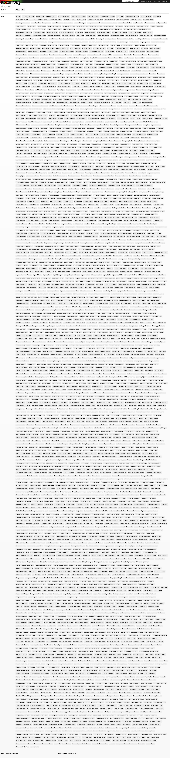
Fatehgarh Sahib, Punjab (59, 208)
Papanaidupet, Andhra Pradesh (149, 511)
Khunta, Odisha (100, 348)
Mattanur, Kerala (88, 428)
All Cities (18, 16)
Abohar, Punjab (40, 16)
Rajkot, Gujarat (91, 568)
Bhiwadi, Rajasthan (68, 106)
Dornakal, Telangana (31, 198)
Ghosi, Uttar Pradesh (21, 224)
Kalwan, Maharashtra (35, 307)
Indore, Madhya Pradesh (55, 268)
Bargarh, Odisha (125, 80)
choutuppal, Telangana (101, 160)
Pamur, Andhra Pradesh (126, 504)
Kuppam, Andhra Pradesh (160, 383)
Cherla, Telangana (72, 144)
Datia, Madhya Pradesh (55, 173)
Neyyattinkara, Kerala (48, 485)
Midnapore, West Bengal (101, 434)
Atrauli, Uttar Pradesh (21, 58)
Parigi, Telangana (59, 517)
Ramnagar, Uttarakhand (118, 574)
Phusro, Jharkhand (92, 536)
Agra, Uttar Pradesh (109, 19)
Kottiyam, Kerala (159, 370)
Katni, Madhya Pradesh (89, 332)
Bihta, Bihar (50, 112)
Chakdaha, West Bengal (148, 128)
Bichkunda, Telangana (127, 109)
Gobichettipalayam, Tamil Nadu (137, 224)
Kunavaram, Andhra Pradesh (155, 380)
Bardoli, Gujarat (101, 80)
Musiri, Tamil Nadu (37, 453)
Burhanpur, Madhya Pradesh (101, 125)
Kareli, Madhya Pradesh (116, 322)
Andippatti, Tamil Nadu (110, 42)
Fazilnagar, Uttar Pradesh (118, 208)
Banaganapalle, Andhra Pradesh (74, 74)
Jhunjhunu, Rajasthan (154, 287)
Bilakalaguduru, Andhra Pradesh (120, 112)
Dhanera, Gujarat (114, 182)
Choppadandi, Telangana (77, 160)
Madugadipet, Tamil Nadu (88, 402)
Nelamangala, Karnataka (51, 482)
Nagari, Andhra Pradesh (140, 456)
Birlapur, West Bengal (76, 115)
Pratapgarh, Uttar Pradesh (103, 549)
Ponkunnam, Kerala (21, 546)
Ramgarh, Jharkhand (53, 574)
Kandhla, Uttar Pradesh (49, 313)
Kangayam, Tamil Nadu (94, 313)
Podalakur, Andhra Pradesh (38, 543)
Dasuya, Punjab (43, 173)
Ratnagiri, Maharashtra (85, 581)
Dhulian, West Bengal (33, 192)
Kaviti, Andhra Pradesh (100, 335)
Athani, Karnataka (118, 55)
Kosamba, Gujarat (119, 364)
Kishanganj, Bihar (75, 351)
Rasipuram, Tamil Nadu (44, 581)
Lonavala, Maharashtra (58, 396)
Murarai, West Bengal (116, 450)
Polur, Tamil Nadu (121, 543)
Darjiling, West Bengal (85, 169)
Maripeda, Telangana (86, 425)
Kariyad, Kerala (61, 326)
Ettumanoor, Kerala (93, 204)
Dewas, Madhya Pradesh (22, 182)
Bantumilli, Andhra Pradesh (86, 77)
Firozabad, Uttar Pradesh (133, 208)
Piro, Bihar (96, 539)
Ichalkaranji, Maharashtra (98, 265)
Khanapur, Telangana (147, 342)
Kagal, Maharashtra (43, 297)
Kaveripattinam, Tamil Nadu (84, 335)
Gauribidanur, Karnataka (33, 220)
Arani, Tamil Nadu (87, 48)
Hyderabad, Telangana (50, 265)
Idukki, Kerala (148, 265)
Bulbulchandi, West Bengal (23, 125)
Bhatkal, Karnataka (147, 99)
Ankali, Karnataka (52, 45)
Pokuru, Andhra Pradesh (80, 543)
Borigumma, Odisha (21, 122)
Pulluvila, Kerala (105, 552)
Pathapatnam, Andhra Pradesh (114, 520)
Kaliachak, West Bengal (96, 300)
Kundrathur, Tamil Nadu (68, 383)
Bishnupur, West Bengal (98, 115)
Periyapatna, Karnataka (79, 533)
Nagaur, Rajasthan (20, 460)
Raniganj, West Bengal (116, 578)
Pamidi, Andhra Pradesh (111, 504)
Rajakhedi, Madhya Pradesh (60, 565)
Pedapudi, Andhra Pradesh (73, 527)
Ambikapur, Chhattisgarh (68, 35)
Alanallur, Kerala (41, 26)
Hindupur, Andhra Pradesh (46, 256)
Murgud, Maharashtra (141, 450)
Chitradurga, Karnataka (130, 157)
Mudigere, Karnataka (75, 444)
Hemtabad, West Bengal (161, 252)
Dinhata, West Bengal (158, 192)
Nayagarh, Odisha (108, 479)
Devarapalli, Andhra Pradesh (82, 179)
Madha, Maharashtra (112, 399)
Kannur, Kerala (35, 319)
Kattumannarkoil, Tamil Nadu (23, 335)
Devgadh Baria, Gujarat (125, 179)
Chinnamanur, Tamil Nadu (94, 153)
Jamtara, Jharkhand (121, 281)
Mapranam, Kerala (137, 421)
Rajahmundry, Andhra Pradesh (43, 565)
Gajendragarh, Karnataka (142, 211)
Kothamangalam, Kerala (129, 367)
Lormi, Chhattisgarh (100, 396)
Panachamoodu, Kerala (140, 504)
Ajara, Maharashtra (57, 23)
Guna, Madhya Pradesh (106, 236)
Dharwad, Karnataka (51, 189)
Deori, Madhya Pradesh (121, 176)
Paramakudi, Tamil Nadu (67, 514)
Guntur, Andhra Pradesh (148, 236)
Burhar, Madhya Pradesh (116, 125)
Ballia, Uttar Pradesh (96, 71)
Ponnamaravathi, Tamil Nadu (35, 546)
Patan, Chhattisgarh (38, 520)
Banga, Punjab (98, 74)
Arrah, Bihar (43, 51)
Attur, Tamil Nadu (94, 58)
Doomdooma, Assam (154, 195)
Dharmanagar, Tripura (114, 185)
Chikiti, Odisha (76, 150)
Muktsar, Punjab (33, 447)
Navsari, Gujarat (36, 479)
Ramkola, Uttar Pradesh (77, 574)
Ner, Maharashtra (122, 482)
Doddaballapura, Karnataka (68, 195)
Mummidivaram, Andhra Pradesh (24, 450)
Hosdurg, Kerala (122, 259)
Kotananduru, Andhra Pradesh (54, 367)
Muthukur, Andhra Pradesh (64, 453)
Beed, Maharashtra (106, 90)
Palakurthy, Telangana (133, 498)
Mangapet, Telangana (121, 418)
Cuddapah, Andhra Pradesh (50, 163)
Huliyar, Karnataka (80, 262)
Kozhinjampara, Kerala (133, 374)
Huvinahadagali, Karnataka (154, 262)
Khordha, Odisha (90, 348)
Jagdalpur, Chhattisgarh (126, 271)
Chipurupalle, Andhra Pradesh (52, 157)
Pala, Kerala (68, 498)
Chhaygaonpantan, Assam (107, 147)
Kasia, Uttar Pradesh (125, 329)
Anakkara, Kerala (90, 39)
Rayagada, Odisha (52, 584)
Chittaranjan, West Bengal (144, 157)
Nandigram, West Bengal (153, 466)
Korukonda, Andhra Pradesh (105, 364)
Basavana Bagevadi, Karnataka (80, 86)
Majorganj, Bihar (20, 409)
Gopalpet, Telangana (61, 230)
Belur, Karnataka (98, 93)
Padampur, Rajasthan (98, 495)
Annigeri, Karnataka (103, 45)
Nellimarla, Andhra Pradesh (67, 482)
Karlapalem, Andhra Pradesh (106, 326)
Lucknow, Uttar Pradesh (113, 396)
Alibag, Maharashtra (130, 26)
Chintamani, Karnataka (155, 153)
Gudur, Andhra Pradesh (139, 233)
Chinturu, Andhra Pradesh (22, 157)
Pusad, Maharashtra (110, 555)
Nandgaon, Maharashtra (122, 466)
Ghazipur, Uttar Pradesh (145, 220)
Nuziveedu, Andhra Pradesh (95, 492)
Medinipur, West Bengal (52, 431)
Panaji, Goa (164, 504)
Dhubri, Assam (142, 189)
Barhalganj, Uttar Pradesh (145, 80)
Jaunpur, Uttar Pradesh (110, 284)
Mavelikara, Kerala (123, 428)
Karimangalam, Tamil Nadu (23, 326)
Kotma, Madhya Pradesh (83, 370)
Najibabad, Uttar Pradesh (22, 463)
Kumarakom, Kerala (106, 380)
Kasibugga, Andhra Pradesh (139, 329)
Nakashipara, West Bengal (38, 463)
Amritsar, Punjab (30, 39)
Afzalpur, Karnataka (43, 19)
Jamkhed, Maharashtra (34, 281)
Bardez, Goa (92, 80)
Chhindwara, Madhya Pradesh (140, 147)
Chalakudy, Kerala (53, 131)
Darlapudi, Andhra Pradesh (100, 169)
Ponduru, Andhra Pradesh (151, 543)
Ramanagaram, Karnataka (100, 571)
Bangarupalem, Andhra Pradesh (139, 74)
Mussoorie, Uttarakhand (49, 453)
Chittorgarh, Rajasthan (36, 160)
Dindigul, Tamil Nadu (145, 192)
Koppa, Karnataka (153, 361)
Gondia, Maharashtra (148, 227)
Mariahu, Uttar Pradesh (53, 425)
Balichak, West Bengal (68, 71)
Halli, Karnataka (120, 243)
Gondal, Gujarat (137, 227)
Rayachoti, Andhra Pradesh (23, 584)
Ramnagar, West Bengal (104, 574)
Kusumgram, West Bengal (22, 389)
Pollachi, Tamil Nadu (110, 543)
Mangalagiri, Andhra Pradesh (51, 418)
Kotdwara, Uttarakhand (70, 367)
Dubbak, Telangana (97, 198)
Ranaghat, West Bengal (32, 578)
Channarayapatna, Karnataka (64, 137)
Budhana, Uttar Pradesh (125, 122)
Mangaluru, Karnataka (92, 418)
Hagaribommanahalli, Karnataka (34, 243)
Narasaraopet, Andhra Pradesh (24, 472)
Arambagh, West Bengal (62, 48)
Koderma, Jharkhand (56, 354)
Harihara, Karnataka (34, 249)
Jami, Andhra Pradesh (146, 278)
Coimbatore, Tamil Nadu (125, 160)
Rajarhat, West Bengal (152, 565)
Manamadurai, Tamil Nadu (143, 412)
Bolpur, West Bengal (93, 118)
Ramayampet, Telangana (146, 571)
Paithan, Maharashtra (21, 498)
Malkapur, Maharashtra (75, 412)
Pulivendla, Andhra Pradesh (77, 552)
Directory (143, 1)
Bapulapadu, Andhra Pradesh (128, 77)
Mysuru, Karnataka (36, 456)
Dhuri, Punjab (58, 192)
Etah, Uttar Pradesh (68, 204)
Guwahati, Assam (131, 240)
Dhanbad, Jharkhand (103, 182)
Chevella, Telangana (21, 147)
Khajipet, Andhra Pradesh (39, 342)
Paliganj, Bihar (121, 501)
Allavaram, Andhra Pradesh (54, 29)
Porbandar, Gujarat (130, 546)
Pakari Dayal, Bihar (48, 498)
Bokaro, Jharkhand (81, 118)
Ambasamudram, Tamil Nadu (23, 35)
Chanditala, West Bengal (77, 134)
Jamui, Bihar (131, 281)
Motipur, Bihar (147, 441)
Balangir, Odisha (20, 71)
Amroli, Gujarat (53, 39)
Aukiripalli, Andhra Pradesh (108, 58)
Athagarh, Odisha (107, 55)
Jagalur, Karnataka (87, 271)
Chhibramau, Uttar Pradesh (123, 147)
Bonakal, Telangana (135, 118)
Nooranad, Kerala (20, 492)
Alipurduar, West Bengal (156, 26)
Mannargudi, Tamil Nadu (34, 421)
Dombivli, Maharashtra (99, 195)
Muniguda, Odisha (88, 450)
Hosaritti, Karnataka (111, 259)
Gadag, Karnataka (20, 211)
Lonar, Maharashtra (46, 396)
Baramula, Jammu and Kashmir (24, 80)
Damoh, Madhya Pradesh (137, 166)
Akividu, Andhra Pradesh (125, 23)
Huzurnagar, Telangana (36, 265)
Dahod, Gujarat (45, 166)
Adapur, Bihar (120, 16)
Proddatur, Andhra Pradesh (135, 549)
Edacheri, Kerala (68, 201)
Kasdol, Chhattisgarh (86, 329)
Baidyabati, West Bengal (76, 67)
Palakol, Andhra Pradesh (103, 498)
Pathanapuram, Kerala (87, 520)
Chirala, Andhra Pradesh (78, 157)
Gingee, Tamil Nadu (67, 224)
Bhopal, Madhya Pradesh (150, 106)
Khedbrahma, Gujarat (55, 348)
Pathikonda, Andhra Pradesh (131, 520)
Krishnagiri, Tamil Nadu (56, 377)
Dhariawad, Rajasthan (50, 185)
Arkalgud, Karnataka (21, 51)
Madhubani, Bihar (20, 402)
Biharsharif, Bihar (30, 112)
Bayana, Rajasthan (71, 90)
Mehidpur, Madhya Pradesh (92, 431)
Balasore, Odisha (45, 71)
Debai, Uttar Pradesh (130, 173)
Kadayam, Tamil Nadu (66, 294)
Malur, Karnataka (114, 412)
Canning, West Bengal (55, 128)
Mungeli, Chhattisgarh (75, 450)
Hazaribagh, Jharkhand (135, 252)
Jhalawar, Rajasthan (108, 287)
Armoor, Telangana (33, 51)
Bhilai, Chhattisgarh (116, 102)
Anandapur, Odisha (110, 39)
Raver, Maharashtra (123, 581)
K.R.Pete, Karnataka (129, 377)
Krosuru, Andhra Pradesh (115, 377)
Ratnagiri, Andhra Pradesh (99, 581)
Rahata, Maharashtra (121, 559)
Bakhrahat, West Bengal (143, 67)
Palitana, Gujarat (131, 501)
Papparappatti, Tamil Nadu (37, 514)
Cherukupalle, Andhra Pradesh (110, 144)
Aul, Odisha (120, 58)
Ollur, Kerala (138, 492)
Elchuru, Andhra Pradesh (125, 201)
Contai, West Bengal (139, 160)
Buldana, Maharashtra (37, 125)
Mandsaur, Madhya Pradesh (144, 415)
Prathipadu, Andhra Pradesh (118, 549)
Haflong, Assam (20, 243)
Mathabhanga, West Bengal (33, 428)
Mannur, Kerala (71, 421)
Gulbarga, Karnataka (46, 236)
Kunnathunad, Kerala (133, 383)
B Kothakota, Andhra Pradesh (128, 115)
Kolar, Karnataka (20, 358)
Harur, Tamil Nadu (135, 249)
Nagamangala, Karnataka (84, 456)
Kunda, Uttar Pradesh (21, 383)
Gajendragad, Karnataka (128, 211)
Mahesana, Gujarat (90, 405)
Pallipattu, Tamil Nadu (37, 504)
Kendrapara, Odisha (57, 338)
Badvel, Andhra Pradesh (77, 64)
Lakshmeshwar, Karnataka (126, 389)
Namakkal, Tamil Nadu (154, 463)
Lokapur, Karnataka (34, 396)
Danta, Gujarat (33, 169)
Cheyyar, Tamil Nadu (34, 147)
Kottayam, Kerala (139, 370)
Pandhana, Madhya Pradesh (92, 507)
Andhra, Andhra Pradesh (95, 42)
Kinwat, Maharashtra (48, 351)
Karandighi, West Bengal (55, 322)
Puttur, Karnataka (162, 555)
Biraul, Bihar (52, 115)
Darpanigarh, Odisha (113, 169)
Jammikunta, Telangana (68, 281)
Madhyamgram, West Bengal (59, 402)
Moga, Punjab (44, 437)
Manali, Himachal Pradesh (127, 412)
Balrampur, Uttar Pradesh (149, 71)
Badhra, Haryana (35, 64)
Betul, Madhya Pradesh (94, 96)
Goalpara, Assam (95, 224)
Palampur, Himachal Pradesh (23, 501)
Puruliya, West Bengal (97, 555)
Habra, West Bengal (158, 240)
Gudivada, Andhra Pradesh (77, 233)
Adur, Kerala (33, 19)
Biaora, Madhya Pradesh (100, 109)
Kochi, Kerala (162, 351)
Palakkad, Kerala (90, 498)
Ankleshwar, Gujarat (64, 45)
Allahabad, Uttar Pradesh (38, 29)
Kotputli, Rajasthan (106, 370)
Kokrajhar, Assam (159, 354)
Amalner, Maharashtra (39, 32)
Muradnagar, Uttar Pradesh (101, 450)
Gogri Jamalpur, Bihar (57, 227)
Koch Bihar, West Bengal (151, 351)
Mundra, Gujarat (64, 450)
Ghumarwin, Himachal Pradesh (36, 224)
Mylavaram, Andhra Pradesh (149, 453)
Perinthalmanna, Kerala (50, 533)
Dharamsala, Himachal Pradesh (157, 182)
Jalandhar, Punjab (46, 278)
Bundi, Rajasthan (49, 125)
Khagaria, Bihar (135, 338)
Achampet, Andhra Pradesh (79, 16)
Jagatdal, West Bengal (99, 271)
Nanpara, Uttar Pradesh (111, 469)
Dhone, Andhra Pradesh (107, 189)
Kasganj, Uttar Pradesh (99, 329)
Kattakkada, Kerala (147, 332)
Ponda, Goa (140, 543)
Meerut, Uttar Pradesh (77, 431)
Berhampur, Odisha (37, 96)
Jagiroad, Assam (37, 275)
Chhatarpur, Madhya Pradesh (68, 147)
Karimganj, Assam (36, 326)
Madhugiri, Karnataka (32, 402)
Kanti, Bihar (69, 319)
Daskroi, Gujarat (20, 173)
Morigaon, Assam (71, 441)
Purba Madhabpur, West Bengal (64, 555)
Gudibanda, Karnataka (63, 233)
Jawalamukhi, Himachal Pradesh (126, 284)
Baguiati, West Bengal (34, 67)
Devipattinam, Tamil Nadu (150, 179)
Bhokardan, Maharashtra (136, 106)
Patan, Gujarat (48, 520)
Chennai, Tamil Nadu (139, 141)
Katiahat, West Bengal (67, 332)
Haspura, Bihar (48, 252)
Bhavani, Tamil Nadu (38, 102)
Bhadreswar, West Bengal (22, 99)
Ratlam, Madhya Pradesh (70, 581)
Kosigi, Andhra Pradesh (142, 364)
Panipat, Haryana (70, 511)
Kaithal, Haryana (104, 297)
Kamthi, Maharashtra (90, 310)
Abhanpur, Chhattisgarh (28, 16)
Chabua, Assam (91, 128)
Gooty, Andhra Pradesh (22, 230)
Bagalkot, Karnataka (99, 64)
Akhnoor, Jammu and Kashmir (109, 23)
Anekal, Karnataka (134, 42)
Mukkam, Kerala (160, 444)
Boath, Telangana (142, 115)
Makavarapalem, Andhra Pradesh (35, 409)
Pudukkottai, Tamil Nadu (22, 552)
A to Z (17, 9)
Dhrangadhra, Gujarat (131, 189)
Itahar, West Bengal (133, 268)
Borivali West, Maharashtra (35, 122)
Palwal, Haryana (70, 504)
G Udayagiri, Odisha (34, 233)
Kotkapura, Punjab (70, 370)
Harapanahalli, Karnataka (114, 246)
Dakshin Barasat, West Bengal (58, 166)
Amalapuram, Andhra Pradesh (24, 32)
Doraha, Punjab (20, 198)
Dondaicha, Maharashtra (126, 195)
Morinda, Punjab (82, 441)
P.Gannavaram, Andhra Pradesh (24, 536)
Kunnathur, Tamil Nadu (146, 383)
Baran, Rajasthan (38, 80)
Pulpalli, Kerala (115, 552)
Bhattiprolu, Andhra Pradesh (23, 102)
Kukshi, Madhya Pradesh (65, 380)
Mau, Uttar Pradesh (100, 428)
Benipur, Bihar (144, 93)
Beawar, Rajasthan (94, 90)
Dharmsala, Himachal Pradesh (24, 189)
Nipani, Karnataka (61, 488)
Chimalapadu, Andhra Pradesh (24, 153)
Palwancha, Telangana (82, 504)
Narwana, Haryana (21, 476)
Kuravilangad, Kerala (30, 386)
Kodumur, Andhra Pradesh (95, 354)
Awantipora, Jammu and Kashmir (70, 61)
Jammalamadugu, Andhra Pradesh (51, 281)
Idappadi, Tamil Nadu (129, 265)
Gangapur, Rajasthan (35, 217)
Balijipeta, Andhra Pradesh (82, 71)
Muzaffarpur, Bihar (120, 453)
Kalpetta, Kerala (146, 303)
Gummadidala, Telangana (75, 236)
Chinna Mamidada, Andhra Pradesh (58, 153)
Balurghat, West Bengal (22, 74)
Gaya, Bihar (44, 220)
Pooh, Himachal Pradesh (92, 546)
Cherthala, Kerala (96, 144)
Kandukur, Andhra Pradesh (64, 313)
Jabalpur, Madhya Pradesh (37, 271)
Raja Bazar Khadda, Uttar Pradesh (25, 565)
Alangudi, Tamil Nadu (82, 26)
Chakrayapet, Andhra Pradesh (39, 131)
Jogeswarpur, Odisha (53, 291)
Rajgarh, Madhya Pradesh (63, 568)
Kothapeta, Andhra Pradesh (57, 370)
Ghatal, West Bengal (103, 220)
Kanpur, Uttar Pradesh (47, 319)
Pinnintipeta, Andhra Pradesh (23, 539)
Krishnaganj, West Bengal (42, 377)
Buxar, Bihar (147, 125)
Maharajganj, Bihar (63, 405)
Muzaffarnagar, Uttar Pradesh (106, 453)
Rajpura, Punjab (157, 568)
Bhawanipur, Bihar (74, 102)
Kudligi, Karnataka (33, 380)
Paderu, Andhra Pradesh (122, 495)
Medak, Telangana (162, 428)
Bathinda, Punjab (29, 90)
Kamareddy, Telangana (157, 307)
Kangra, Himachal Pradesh (122, 313)
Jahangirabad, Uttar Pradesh (72, 275)
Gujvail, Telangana (21, 236)
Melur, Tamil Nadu (139, 431)
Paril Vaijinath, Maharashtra (82, 517)
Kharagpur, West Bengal (61, 345)
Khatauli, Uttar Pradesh (141, 345)
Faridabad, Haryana (158, 204)
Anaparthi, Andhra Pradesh (40, 42)
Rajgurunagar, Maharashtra (79, 568)
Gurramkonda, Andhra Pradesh (62, 240)
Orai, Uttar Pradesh (47, 495)
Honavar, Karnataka (49, 259)
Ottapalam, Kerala (73, 495)
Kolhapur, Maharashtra (100, 358)
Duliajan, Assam (117, 198)
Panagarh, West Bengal (154, 504)
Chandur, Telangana (152, 134)
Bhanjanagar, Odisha (83, 99)
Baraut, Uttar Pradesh (62, 80)
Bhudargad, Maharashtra (35, 109)
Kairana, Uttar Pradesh (92, 297)
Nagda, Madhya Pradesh (64, 460)
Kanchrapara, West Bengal (23, 313)
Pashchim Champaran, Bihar (157, 517)
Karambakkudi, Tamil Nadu (23, 322)
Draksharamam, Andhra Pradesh (65, 198)
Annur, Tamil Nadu (115, 45)
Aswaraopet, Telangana (79, 55)
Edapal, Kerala (78, 201)
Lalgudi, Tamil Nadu (30, 393)
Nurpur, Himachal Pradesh (79, 492)
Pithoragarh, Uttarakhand (22, 543)
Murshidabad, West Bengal (23, 453)
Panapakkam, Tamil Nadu (22, 507)
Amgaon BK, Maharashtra (117, 35)
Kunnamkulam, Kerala (120, 383)
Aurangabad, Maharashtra (153, 58)
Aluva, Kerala (118, 29)
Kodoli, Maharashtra (68, 354)
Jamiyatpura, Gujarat (159, 278)
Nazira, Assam (118, 479)
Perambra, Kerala (133, 530)
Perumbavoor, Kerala (114, 533)
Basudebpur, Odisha (160, 86)
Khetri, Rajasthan (67, 348)
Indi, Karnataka (43, 268)
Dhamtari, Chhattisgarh (75, 182)
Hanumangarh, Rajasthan (51, 246)
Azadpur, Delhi (113, 61)
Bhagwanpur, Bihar (46, 99)
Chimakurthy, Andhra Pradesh (146, 150)
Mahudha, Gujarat (151, 405)
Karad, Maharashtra (123, 319)
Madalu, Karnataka (71, 399)
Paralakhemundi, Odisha (52, 514)
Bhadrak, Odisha (144, 96)
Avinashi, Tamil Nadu (54, 61)
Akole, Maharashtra (161, 23)
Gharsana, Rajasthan (91, 220)
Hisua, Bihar (137, 256)
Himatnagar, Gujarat (21, 256)
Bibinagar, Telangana (114, 109)
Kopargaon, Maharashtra (141, 361)
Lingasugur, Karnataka (160, 393)
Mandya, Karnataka (21, 418)
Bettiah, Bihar (82, 96)
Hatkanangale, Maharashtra (97, 252)
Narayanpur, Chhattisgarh (55, 472)
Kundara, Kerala (46, 383)
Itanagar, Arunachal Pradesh (147, 268)
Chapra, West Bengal (79, 137)
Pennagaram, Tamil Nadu (36, 530)
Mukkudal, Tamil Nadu (22, 447)
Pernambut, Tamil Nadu (92, 533)
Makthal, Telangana (62, 409)
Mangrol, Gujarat (133, 418)
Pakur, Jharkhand (59, 498)
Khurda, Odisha (125, 348)
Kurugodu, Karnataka (72, 386)
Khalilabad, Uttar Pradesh (54, 342)
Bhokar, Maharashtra (122, 106)
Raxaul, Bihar (150, 581)
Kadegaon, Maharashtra (95, 294)
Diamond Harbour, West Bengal (71, 192)
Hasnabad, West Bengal (37, 252)
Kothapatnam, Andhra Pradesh (40, 370)
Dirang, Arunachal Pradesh (32, 195)
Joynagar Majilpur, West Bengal (125, 291)
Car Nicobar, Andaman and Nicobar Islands (74, 128)
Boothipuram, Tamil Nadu (161, 118)
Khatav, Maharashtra (154, 345)
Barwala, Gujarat (36, 86)
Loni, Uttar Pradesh (88, 396)
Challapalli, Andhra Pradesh (94, 131)
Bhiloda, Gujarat (136, 102)
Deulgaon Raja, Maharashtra (23, 179)
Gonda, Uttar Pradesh (125, 227)
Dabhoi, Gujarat (121, 163)
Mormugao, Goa (92, 441)
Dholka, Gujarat (84, 189)
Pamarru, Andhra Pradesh (97, 504)
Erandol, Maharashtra (21, 204)
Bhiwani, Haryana (93, 106)
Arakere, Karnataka (151, 45)
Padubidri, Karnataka (160, 495)
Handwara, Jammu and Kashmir (24, 246)
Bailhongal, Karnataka (119, 67)
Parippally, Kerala (95, 517)
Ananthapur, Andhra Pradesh (23, 42)
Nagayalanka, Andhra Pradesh (35, 460)
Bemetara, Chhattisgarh (110, 93)
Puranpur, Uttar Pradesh (48, 555)
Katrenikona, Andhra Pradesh (132, 332)
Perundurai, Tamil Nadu (128, 533)
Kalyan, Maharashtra (48, 307)
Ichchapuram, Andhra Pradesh (114, 265)
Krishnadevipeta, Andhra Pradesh (24, 377)
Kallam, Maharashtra (88, 303)
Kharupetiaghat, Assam (128, 345)
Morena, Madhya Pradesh (58, 441)
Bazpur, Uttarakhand (83, 90)
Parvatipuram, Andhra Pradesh (140, 517)
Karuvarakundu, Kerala (33, 329)
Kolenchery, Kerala (87, 358)
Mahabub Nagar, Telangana (23, 405)
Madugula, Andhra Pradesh (104, 402)
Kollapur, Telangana (135, 358)
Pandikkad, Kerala (154, 507)
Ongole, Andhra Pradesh (22, 495)
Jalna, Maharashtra (110, 278)
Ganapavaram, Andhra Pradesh (71, 214)
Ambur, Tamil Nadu (91, 35)
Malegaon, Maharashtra (160, 409)
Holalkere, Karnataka (21, 259)
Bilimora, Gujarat (43, 115)
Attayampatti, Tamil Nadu (47, 58)
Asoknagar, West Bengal (65, 55)
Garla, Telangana (20, 220)
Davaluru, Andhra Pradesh (103, 173)
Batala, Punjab (19, 90)
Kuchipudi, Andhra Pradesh (156, 377)
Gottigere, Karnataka (112, 230)
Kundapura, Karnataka (34, 383)
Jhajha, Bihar (88, 287)
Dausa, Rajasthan (89, 173)
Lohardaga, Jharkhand (21, 396)
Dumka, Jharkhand (127, 198)
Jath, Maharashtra (90, 284)
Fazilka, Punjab (106, 208)
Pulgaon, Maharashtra (62, 552)
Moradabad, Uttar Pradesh (23, 441)
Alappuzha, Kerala (108, 26)
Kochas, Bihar (139, 351)
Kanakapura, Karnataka (117, 310)
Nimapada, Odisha (162, 485)
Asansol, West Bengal (122, 51)
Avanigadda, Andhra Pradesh (39, 61)
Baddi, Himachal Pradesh (22, 64)
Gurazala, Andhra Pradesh (23, 240)
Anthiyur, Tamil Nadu (126, 45)
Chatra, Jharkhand (135, 137)
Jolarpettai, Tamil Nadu (86, 291)
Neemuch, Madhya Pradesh (160, 479)
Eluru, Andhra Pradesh (140, 201)
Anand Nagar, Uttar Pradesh (142, 39)
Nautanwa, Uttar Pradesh (118, 476)
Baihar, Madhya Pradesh (90, 67)
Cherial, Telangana (60, 144)
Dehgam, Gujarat (20, 176)
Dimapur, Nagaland (122, 192)
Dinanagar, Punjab (133, 192)
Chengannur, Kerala (127, 141)
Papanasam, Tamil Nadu (22, 514)
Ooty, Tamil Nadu (35, 495)
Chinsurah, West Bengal (124, 153)
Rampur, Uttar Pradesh (153, 574)
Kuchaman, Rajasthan (141, 377)
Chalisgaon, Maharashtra (66, 131)
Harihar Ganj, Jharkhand (47, 249)
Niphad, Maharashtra (73, 488)
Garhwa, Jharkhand (143, 217)
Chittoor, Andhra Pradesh (22, 160)
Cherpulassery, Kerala (84, 144)
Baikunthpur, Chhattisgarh (105, 67)
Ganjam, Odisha (99, 217)
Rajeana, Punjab (39, 568)
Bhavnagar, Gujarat (50, 102)
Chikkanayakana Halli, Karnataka (90, 150)
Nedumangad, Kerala (129, 479)
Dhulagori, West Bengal (154, 189)
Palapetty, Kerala (59, 501)
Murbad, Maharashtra (128, 450)
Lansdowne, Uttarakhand (68, 393)
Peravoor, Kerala (144, 530)
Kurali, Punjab (19, 386)
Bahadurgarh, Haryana (48, 67)
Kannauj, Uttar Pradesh (156, 316)
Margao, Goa (30, 425)
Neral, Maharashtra (134, 482)
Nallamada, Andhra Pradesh (127, 463)
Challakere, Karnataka (80, 131)
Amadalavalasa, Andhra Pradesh (142, 29)
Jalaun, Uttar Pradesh (57, 278)
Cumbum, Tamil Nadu (64, 163)
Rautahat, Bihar (112, 581)
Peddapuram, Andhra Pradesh (103, 527)
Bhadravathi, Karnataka (156, 96)
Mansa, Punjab (80, 421)
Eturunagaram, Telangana (106, 204)
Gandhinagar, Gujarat (109, 214)
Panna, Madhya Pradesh (90, 511)
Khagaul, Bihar (145, 338)
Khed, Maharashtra (34, 348)
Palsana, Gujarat (49, 504)
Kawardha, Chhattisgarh (127, 335)
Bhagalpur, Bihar (35, 99)
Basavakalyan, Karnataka (64, 86)
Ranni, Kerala (19, 581)
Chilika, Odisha (133, 150)
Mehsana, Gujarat (118, 431)
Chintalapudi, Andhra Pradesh (139, 153)
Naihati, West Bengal (138, 460)
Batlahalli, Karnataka (41, 90)
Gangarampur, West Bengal (49, 217)
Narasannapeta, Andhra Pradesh (127, 469)
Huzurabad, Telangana (22, 265)
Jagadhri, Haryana (76, 271)
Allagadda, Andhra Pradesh (23, 29)
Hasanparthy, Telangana (148, 249)
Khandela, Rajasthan (160, 342)
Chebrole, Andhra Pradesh (51, 141)
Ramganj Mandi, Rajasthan (39, 574)
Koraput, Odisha (41, 364)
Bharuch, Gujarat (122, 99)
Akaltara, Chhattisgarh (80, 23)
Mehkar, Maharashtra (106, 431)
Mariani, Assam (64, 425)
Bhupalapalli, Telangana (58, 109)
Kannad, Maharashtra (112, 316)
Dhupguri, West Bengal (47, 192)
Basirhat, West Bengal (109, 86)
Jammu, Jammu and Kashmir (83, 281)
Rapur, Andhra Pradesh (31, 581)
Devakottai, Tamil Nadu (52, 179)
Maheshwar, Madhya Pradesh (105, 405)
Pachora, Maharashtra (85, 495)
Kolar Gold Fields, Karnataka (33, 358)
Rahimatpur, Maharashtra (134, 559)
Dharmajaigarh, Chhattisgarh (80, 185)
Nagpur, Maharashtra (91, 460)
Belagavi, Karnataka (153, 90)
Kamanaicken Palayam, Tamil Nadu (140, 307)
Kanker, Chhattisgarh (72, 316)
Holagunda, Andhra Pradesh (157, 256)
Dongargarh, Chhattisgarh (141, 195)
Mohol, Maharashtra (106, 437)
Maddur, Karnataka (101, 399)
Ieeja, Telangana (158, 265)
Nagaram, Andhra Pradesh (125, 456)
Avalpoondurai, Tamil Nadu (23, 61)
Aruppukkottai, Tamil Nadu (97, 51)
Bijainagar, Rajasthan (59, 112)
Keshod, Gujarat (115, 338)
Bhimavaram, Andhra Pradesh (40, 106)
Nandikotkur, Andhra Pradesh (23, 469)
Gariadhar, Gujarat (154, 217)
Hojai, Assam (144, 256)
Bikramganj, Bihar (106, 112)
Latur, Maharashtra (95, 393)
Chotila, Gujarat (89, 160)
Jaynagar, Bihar (161, 284)
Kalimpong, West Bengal (22, 303)
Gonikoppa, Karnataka (161, 227)
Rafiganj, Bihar (87, 559)
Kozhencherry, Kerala (108, 374)
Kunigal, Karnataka (81, 383)
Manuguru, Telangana (101, 421)
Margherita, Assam (40, 425)
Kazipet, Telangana (153, 335)
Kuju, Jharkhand (53, 380)
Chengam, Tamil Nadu (114, 141)
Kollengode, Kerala (159, 358)
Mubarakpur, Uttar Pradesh (23, 444)
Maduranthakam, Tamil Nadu (132, 402)
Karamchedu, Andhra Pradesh (39, 322)
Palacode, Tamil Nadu (78, 498)
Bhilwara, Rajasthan (147, 102)
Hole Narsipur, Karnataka (35, 259)
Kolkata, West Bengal (112, 358)
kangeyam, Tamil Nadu (108, 313)
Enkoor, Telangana (152, 201)
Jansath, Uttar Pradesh (44, 284)
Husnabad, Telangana (140, 262)
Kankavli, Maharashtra (59, 316)
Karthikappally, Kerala (145, 326)
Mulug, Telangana (140, 447)
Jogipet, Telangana (65, 291)
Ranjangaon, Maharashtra (155, 578)
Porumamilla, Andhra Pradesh (24, 549)
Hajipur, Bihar (47, 243)
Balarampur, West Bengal (32, 71)
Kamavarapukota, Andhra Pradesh (25, 310)
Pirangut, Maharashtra (76, 539)
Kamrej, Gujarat (80, 310)
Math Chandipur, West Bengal (50, 428)
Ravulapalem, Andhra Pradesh (137, 581)
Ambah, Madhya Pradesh (103, 32)
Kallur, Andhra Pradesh (102, 303)
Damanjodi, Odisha (110, 166)
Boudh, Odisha (66, 122)
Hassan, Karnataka (59, 252)
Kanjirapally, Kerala (47, 316)
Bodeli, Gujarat (20, 118)
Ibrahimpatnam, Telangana (64, 265)
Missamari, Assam (154, 434)
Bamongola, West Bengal (57, 74)
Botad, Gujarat (57, 122)
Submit (150, 1)
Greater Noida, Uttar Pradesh (140, 230)
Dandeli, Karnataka (160, 166)
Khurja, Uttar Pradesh (135, 348)
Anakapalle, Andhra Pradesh (66, 39)
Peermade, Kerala (117, 527)
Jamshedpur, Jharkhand (109, 281)
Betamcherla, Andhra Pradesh (69, 96)
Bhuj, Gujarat (47, 109)
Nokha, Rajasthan (155, 488)
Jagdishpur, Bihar (138, 271)
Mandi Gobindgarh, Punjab (113, 415)
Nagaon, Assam (96, 456)
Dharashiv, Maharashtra (37, 185)
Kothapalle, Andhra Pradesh (144, 367)
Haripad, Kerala (59, 249)
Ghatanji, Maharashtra (116, 220)
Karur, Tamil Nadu (20, 329)
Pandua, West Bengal (21, 511)
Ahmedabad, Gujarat (136, 19)
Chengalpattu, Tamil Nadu (100, 141)
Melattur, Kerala (129, 431)
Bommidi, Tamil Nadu (122, 118)
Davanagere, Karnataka (117, 173)
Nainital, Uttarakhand (151, 460)
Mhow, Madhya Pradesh (87, 434)
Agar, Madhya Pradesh (69, 19)
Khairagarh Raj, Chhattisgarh (157, 338)
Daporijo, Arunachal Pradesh (59, 169)
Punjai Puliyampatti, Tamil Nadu (24, 555)
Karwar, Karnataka (62, 329)
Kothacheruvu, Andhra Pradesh (86, 367)
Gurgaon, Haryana (47, 240)
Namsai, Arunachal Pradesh (46, 466)
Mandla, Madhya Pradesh (128, 415)
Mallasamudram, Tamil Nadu (90, 412)
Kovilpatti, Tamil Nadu (36, 374)
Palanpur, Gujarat (48, 501)
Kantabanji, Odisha (59, 319)
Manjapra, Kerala (143, 418)
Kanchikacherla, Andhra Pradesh (132, 310)
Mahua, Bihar (141, 405)
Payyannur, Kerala (88, 523)
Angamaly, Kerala (145, 42)
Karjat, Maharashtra (81, 326)
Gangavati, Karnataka (63, 217)
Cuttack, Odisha (111, 163)
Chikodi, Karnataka (105, 150)
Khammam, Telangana (106, 342)
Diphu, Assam (19, 195)
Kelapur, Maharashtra (44, 338)
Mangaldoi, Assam (80, 418)
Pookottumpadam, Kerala (107, 546)
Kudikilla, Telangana (21, 380)
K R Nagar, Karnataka (102, 377)
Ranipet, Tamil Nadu (142, 578)
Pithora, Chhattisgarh (154, 539)
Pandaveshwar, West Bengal (75, 507)
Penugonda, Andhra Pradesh (75, 530)
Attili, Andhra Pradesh (73, 58)
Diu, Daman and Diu (54, 195)
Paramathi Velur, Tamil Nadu (82, 514)
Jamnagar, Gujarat (96, 281)
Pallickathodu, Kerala (156, 501)
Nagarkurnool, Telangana (154, 456)
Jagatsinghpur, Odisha (112, 271)
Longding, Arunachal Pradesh (73, 396)
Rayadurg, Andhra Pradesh (39, 584)
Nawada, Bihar (61, 479)
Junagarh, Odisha (31, 294)
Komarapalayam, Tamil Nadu (38, 361)
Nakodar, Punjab (62, 463)
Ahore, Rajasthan (36, 23)
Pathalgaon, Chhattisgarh (59, 520)
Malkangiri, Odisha (62, 412)
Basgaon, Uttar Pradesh (96, 86)
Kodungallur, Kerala (109, 354)
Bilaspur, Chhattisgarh (21, 115)
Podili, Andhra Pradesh (53, 543)
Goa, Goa (87, 224)
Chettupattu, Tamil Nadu (150, 144)
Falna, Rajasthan (147, 204)
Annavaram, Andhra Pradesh (89, 45)
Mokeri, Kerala (126, 437)
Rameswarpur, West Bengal (23, 574)
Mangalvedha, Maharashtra (107, 418)
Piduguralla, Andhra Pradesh (106, 536)
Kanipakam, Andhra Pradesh (23, 316)
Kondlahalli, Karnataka (68, 361)
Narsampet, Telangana (92, 472)
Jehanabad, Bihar (20, 287)
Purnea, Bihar (86, 555)
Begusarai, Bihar (130, 90)
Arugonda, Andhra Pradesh (67, 51)
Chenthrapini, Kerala (48, 144)
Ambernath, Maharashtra (54, 35)
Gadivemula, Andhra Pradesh (80, 211)
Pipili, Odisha (51, 539)
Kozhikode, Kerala (121, 374)
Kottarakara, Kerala (128, 370)
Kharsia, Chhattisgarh (114, 345)
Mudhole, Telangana (62, 444)
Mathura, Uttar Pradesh (66, 428)
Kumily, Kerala (132, 380)
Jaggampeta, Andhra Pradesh (23, 275)
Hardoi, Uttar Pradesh (143, 246)
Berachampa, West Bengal (157, 93)
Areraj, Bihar (144, 48)
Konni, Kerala (118, 361)
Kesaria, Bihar (106, 338)
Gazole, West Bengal (54, 220)
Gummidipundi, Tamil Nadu (91, 236)
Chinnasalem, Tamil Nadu (109, 153)
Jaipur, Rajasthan (85, 275)
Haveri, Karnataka (122, 252)
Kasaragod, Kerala (74, 329)
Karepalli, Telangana (145, 322)
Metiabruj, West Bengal (32, 434)
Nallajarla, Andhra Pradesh (111, 463)
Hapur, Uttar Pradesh (100, 246)
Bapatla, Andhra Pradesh (112, 77)
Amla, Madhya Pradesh (132, 35)
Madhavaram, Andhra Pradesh (128, 399)
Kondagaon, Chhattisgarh (53, 361)
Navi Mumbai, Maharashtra (23, 479)
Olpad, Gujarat (147, 492)
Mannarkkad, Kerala (60, 421)
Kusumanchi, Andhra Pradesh (153, 386)
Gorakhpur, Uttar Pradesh (75, 230)
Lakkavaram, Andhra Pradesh (110, 389)
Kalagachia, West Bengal (31, 300)
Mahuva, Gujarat (162, 405)
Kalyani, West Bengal (77, 307)
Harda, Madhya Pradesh (129, 246)
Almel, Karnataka (80, 29)
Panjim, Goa (79, 511)
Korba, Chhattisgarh (78, 364)
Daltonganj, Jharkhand (73, 166)
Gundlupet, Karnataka (119, 236)
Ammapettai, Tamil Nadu (146, 35)
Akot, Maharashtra (20, 26)
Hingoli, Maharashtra (75, 256)
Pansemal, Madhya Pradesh (118, 511)
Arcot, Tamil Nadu (135, 48)
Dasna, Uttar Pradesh (31, 173)
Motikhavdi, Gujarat (137, 441)
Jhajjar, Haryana (97, 287)
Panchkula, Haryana (36, 507)
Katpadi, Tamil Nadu (102, 332)
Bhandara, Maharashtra (70, 99)
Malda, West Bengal (133, 409)
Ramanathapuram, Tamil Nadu (117, 571)
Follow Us (156, 1)
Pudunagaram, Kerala (36, 552)
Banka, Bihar (152, 74)
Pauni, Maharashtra (46, 523)
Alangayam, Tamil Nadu (69, 26)
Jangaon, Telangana (141, 281)
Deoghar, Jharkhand (86, 176)
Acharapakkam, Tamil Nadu (108, 16)
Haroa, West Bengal (111, 249)
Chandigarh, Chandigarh (48, 134)
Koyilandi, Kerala (78, 374)
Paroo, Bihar (127, 517)
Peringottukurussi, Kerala (35, 533)
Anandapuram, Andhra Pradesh (125, 39)
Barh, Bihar (134, 80)
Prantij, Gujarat (77, 549)
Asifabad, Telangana (33, 55)
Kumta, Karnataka (141, 380)
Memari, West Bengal (152, 431)
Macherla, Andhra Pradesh (23, 399)
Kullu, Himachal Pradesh (92, 380)
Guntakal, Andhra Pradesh (133, 236)
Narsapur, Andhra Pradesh (119, 472)
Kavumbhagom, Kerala (113, 335)
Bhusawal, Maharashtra (72, 109)
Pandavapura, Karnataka (60, 507)
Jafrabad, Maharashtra (64, 271)
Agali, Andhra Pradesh (56, 19)
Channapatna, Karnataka (49, 137)
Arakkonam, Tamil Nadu (22, 48)
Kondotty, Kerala (80, 361)
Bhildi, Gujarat (126, 102)
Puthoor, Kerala (139, 555)
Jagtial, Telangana (58, 275)
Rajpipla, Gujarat (132, 568)
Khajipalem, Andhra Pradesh (23, 342)
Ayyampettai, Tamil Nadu (101, 61)
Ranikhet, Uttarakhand (129, 578)
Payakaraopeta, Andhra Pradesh (73, 523)
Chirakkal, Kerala (65, 157)
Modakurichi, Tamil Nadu (22, 437)
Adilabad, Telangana (146, 16)
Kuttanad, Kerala (35, 389)
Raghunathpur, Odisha (108, 559)
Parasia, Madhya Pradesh (112, 514)
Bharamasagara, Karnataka (97, 99)
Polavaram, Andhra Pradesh (95, 543)
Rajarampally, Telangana (138, 565)
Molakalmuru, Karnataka (138, 437)
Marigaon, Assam (74, 425)
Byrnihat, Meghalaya (33, 128)
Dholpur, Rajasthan (95, 189)
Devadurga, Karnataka (38, 179)
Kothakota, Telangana (115, 367)
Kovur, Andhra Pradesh (50, 374)
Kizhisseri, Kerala (116, 351)
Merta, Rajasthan (20, 434)
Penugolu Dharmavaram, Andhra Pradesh (55, 530)
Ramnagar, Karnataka (90, 574)
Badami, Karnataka (142, 61)
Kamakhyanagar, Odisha (91, 307)
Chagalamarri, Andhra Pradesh (105, 128)
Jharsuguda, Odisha (142, 287)
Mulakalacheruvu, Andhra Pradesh (62, 447)
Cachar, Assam (44, 128)
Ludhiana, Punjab (125, 396)
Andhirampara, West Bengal (80, 42)
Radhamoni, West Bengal (48, 559)
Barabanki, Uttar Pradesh (144, 77)
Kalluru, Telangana (114, 303)
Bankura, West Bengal (21, 77)
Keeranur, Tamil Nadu (21, 338)
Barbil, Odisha (83, 80)
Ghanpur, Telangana (79, 220)
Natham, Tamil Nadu (72, 476)
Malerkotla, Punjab (21, 412)
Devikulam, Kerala (137, 179)
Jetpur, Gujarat (42, 287)
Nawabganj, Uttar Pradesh (48, 479)
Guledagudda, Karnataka (60, 236)
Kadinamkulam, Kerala (117, 294)
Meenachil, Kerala (65, 431)
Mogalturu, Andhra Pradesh (57, 437)
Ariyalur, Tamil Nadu (155, 48)
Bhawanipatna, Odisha (62, 102)
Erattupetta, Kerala (34, 204)
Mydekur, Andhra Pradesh (133, 453)
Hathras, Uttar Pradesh (71, 252)
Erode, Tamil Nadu (56, 204)
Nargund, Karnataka (69, 472)
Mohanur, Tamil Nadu (93, 437)
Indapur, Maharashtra (31, 268)
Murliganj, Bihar (153, 450)
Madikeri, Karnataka (74, 402)
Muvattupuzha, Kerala (90, 453)
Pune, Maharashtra (135, 552)
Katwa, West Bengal (38, 335)
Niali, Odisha (72, 485)
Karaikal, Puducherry (135, 319)
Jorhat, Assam (97, 291)
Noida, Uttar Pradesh (143, 488)
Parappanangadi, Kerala (98, 514)
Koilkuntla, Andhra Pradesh (138, 354)
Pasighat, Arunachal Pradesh (23, 520)
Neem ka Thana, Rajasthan (144, 479)
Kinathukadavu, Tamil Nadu (23, 351)
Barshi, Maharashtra (142, 83)
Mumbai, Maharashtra (152, 447)
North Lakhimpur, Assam (52, 492)
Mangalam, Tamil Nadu (67, 418)
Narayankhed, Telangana (40, 472)
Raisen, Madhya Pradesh (127, 562)
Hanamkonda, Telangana (158, 243)
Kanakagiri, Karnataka (103, 310)
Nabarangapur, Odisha (48, 456)
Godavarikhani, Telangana (22, 227)
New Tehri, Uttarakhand (22, 485)
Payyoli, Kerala (99, 523)
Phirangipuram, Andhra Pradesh (77, 536)
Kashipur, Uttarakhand (112, 329)
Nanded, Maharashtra (108, 466)
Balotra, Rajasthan (136, 71)
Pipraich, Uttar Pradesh (63, 539)
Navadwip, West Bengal (133, 476)
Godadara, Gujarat (152, 224)
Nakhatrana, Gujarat (51, 463)
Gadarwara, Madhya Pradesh (34, 211)
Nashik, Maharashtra (32, 476)
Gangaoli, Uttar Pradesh (151, 214)
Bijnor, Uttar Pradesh (83, 112)
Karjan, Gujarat (70, 326)
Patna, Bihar (163, 520)
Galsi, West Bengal (37, 214)
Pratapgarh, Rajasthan (88, 549)
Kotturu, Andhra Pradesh (22, 374)
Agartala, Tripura (81, 19)
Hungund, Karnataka (104, 262)
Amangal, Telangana (52, 32)
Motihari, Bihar (126, 441)
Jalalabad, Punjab (20, 278)
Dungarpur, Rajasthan (157, 198)
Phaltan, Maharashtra (62, 536)
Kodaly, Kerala (45, 354)
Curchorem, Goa (101, 163)
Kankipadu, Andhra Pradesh (87, 316)
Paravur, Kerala (140, 514)
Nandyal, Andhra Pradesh (83, 469)
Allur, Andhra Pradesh (69, 29)
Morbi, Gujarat (46, 441)
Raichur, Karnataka (20, 562)
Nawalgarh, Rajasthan (72, 479)
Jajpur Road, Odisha (117, 275)
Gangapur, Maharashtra (22, 217)
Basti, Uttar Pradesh (148, 86)
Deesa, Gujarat (142, 173)
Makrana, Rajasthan (50, 409)
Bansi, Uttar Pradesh (46, 77)
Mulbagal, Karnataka (78, 447)
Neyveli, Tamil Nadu (35, 485)
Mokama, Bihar (117, 437)
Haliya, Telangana (98, 243)
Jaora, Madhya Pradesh (58, 284)
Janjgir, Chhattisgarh (21, 284)
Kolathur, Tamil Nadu (75, 358)
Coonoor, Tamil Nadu (21, 163)
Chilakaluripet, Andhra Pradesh (120, 150)
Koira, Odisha (150, 354)
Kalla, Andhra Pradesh (49, 303)
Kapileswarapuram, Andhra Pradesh (94, 319)
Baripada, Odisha (52, 83)
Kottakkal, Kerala (117, 370)
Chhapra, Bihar (45, 147)
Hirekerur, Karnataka (106, 256)
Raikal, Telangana (57, 562)
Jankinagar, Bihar (32, 284)
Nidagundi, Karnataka (113, 485)
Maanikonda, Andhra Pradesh (152, 396)
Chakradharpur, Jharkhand (22, 131)
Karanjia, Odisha (80, 322)
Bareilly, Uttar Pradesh (113, 80)
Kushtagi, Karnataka (139, 386)
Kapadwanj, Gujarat (79, 319)
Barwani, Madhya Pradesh (49, 86)
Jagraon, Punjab (47, 275)
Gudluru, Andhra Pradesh (124, 233)
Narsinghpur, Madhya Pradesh (136, 472)
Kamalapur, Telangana (105, 307)
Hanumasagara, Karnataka (87, 246)
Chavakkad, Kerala (37, 141)
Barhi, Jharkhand (33, 83)
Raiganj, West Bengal (32, 562)
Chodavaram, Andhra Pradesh (61, 160)
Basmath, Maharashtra (123, 86)
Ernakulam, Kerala (45, 204)
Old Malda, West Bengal (126, 492)
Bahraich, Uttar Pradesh (62, 67)
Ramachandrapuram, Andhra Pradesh (82, 571)
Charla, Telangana (114, 137)
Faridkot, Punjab (20, 208)
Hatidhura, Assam (83, 252)
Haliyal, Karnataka (109, 243)
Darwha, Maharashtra (139, 169)
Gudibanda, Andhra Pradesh (48, 233)
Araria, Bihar (110, 48)
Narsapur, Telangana (105, 472)
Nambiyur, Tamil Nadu (22, 466)
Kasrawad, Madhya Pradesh (156, 329)
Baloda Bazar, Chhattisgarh (123, 71)
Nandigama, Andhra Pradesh (138, 466)
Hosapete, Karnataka (99, 259)
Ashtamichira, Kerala (21, 55)
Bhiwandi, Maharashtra (81, 106)
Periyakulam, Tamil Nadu (64, 533)
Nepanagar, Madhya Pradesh (108, 482)
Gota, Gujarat (102, 230)
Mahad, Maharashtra (37, 405)
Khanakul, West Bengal (120, 342)
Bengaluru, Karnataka (124, 93)
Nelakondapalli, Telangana (36, 482)
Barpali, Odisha (106, 83)
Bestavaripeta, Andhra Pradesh (51, 96)
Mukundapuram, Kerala (45, 447)
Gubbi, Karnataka (154, 230)
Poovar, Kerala (119, 546)
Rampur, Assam (20, 578)
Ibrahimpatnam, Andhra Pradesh (81, 265)
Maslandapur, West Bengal (153, 425)
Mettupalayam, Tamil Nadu (60, 434)
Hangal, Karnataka (38, 246)
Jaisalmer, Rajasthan (96, 275)
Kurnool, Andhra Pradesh (44, 386)
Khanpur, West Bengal (47, 345)
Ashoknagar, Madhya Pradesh (137, 51)
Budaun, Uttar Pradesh (111, 122)
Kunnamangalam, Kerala (106, 383)
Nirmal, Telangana (100, 488)
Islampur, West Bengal (120, 268)
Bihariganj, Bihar (20, 112)
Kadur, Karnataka (32, 297)
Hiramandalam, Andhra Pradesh (91, 256)
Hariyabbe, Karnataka (98, 249)
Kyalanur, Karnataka (61, 389)
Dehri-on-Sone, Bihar (45, 176)
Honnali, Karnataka (60, 259)
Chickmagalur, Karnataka (37, 150)
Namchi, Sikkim (33, 466)
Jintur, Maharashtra (29, 291)
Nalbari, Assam (85, 463)
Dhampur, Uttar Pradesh (61, 182)
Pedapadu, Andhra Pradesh (57, 527)
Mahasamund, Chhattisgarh (77, 405)
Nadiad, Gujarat (72, 456)
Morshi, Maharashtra (103, 441)
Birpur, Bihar (87, 115)
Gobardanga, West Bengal (109, 224)
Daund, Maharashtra (78, 173)
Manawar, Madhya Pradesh (38, 415)
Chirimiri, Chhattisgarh (117, 157)
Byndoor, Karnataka (21, 128)
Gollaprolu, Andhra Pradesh (110, 227)
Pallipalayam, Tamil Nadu (22, 504)
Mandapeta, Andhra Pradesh (67, 415)
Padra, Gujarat (134, 495)
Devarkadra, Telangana (98, 179)
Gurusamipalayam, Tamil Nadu (92, 240)
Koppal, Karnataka (20, 364)
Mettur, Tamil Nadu (74, 434)
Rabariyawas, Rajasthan (22, 559)
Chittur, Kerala (47, 160)
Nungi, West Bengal (65, 492)
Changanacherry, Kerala (22, 137)
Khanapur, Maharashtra (134, 342)
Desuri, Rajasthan (146, 176)
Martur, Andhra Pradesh (128, 425)
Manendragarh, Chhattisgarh (35, 418)
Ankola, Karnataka (75, 45)
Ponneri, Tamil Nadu (49, 546)
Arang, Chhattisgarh (75, 48)
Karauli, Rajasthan (103, 322)
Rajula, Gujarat (32, 571)
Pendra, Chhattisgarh (140, 527)
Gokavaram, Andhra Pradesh (83, 227)
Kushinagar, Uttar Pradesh (125, 386)
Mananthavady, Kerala (157, 412)
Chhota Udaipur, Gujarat (156, 147)
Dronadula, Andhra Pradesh (82, 198)
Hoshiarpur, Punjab (152, 259)
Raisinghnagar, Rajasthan (142, 562)
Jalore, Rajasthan (120, 278)
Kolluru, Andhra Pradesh (22, 361)
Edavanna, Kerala (87, 201)
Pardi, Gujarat (49, 517)
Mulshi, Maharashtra (114, 447)
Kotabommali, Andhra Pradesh (37, 367)
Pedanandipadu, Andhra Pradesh (39, 527)
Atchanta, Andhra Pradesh (94, 55)
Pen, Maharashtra (128, 527)
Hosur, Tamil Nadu (32, 262)
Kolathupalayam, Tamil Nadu (50, 358)
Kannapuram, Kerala (125, 316)
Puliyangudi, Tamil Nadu (93, 552)
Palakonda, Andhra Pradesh (118, 498)
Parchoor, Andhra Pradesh (23, 517)
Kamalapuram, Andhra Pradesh (121, 307)
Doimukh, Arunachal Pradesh (84, 195)
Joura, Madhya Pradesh (109, 291)
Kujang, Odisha (43, 380)
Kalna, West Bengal (126, 303)
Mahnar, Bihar (132, 405)
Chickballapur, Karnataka (22, 150)
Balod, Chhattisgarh (109, 71)
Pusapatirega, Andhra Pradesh (125, 555)
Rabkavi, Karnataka (35, 559)
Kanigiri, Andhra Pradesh (149, 313)
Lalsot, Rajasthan (55, 393)
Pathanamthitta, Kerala (74, 520)
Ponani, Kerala (131, 543)
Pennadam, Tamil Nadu (22, 530)
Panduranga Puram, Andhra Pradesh (38, 511)
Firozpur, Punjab (146, 208)
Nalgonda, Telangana (96, 463)
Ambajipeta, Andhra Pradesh (119, 32)
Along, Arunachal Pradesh (106, 29)
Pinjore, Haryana (156, 536)
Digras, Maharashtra (110, 192)
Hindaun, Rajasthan (33, 256)
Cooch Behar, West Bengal (153, 160)
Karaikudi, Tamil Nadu (148, 319)
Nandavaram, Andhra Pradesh (93, 466)
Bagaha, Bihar (88, 64)
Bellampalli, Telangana (36, 93)
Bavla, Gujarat (51, 90)
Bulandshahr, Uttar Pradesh (150, 122)
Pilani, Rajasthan (120, 536)
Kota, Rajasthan (154, 364)
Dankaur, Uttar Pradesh (22, 169)
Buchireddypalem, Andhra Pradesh (94, 122)
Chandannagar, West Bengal (141, 131)
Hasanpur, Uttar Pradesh (22, 252)
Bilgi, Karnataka (33, 115)
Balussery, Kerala (34, 74)
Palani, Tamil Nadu (38, 501)
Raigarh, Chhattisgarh (45, 562)
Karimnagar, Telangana (49, 326)
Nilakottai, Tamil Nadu (126, 485)
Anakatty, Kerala (80, 39)
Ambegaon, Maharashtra (39, 35)
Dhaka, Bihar (34, 182)
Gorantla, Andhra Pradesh (90, 230)
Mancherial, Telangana (52, 415)
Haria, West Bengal (155, 246)
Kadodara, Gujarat (158, 294)
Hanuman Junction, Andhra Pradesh (69, 246)
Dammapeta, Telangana (123, 166)
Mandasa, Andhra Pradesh (84, 415)
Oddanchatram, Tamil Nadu (111, 492)
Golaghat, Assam (97, 227)
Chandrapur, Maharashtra (139, 134)
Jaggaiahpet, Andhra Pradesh (152, 271)
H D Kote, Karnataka (148, 252)
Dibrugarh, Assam (86, 192)
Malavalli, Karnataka (121, 409)
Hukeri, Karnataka (68, 262)
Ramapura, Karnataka (132, 571)
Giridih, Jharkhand (78, 224)
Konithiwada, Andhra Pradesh (105, 361)
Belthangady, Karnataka (72, 93)
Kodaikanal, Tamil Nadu (33, 354)
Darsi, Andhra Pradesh (127, 169)
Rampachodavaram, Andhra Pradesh (135, 574)
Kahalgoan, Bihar (54, 297)
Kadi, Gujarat (106, 294)
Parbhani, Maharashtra (151, 514)
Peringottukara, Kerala (22, 533)
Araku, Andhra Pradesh (48, 48)
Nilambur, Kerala (138, 485)
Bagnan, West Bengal (21, 67)
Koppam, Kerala (31, 364)
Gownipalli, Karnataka (125, 230)
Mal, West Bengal (73, 409)
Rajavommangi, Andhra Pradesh (24, 568)
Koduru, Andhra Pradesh (122, 354)
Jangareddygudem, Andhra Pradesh (157, 281)
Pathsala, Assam (144, 520)
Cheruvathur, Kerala (137, 144)
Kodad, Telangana (20, 354)
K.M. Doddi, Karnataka (128, 351)
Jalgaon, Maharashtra (81, 278)
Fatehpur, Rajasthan (73, 208)
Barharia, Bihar (157, 80)
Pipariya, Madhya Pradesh (40, 539)
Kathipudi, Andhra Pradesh (36, 332)
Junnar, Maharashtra (43, 294)
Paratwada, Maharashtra (127, 514)
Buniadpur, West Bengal (72, 125)
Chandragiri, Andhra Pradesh (107, 134)
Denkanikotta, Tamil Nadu (59, 176)
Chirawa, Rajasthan (91, 157)
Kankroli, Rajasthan (101, 316)
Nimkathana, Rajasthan (35, 488)
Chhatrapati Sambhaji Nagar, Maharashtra (88, 147)
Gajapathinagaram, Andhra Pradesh (111, 211)
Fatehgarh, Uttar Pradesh (45, 208)
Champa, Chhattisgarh (126, 131)
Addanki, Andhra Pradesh (132, 16)
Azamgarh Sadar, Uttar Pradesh (127, 61)
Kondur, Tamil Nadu (91, 361)
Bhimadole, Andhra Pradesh (23, 106)
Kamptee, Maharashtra (68, 310)
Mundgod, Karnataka (53, 450)
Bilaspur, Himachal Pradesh (148, 112)
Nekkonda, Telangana (21, 482)
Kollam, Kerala (124, 358)
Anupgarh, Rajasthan (139, 45)
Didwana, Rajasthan (98, 192)
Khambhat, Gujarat (80, 342)
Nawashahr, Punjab (97, 479)
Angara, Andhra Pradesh (157, 42)
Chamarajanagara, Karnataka (111, 131)
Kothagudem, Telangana (102, 367)
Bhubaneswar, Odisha (21, 109)
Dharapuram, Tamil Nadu (22, 185)
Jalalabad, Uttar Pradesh (33, 278)
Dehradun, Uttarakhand (33, 176)
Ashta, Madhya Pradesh (153, 51)
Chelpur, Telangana (76, 141)
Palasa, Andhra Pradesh (72, 501)
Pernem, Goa (103, 533)
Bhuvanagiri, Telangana (86, 109)
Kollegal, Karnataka (147, 358)
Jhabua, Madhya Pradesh (76, 287)
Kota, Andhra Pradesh (21, 367)
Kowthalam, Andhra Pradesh (65, 374)
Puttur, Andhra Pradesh (151, 555)
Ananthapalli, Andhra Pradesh (159, 39)
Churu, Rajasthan (113, 160)
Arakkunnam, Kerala (35, 48)
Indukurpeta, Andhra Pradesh (71, 268)
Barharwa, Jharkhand (21, 83)
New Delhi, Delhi (160, 482)
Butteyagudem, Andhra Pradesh (133, 125)
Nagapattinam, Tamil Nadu (109, 456)
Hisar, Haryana (128, 256)
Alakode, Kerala (31, 26)
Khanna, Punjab (36, 345)
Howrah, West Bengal (45, 262)
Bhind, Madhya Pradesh (56, 106)
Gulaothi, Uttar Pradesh (33, 236)
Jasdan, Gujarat (80, 284)
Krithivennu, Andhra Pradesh (87, 377)
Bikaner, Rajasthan (95, 112)
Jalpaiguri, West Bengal (133, 278)
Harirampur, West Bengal (84, 249)
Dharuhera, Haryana (38, 189)
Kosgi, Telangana (130, 364)
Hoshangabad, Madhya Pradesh (136, 259)
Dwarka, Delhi (45, 201)
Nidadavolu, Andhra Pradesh (98, 485)
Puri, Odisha (78, 555)
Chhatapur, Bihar (55, 147)
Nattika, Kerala (96, 476)
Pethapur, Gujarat (140, 533)
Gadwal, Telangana (95, 211)
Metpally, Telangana (45, 434)
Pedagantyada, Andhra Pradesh (140, 523)
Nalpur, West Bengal (141, 463)
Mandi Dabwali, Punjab (98, 415)
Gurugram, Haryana (77, 240)
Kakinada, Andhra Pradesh (144, 297)
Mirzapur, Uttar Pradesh (142, 434)
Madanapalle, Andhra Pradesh (86, 399)
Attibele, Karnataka (60, 58)
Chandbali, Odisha (35, 134)
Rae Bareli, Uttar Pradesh (74, 559)
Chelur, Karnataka (87, 141)
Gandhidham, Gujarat (97, 214)
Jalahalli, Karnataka (143, 275)
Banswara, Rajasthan (72, 77)
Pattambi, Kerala (20, 523)
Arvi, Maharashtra (109, 51)
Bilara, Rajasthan (135, 112)
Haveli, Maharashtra (111, 252)
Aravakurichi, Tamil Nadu (122, 48)
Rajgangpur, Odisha (50, 568)
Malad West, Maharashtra (95, 409)
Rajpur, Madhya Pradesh (145, 568)
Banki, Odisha (160, 74)
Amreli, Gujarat (20, 39)
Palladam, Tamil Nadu (143, 501)
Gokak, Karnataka (69, 227)
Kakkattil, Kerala (157, 297)
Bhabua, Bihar (105, 96)
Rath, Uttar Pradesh (57, 581)
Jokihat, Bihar (75, 291)
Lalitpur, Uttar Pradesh (43, 393)
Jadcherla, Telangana (50, 271)
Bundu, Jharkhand (59, 125)
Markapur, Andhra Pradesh (101, 425)
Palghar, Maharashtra (85, 501)
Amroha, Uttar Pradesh (42, 39)
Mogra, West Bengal (71, 437)
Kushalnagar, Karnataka (111, 386)
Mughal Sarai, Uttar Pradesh (123, 444)
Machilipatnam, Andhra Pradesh (40, 399)
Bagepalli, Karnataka (125, 64)
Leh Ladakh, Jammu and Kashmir (125, 393)
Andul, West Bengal (122, 42)
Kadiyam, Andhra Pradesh (145, 294)
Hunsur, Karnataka (115, 262)
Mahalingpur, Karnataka (51, 405)
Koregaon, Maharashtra (90, 364)
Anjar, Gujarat (42, 45)
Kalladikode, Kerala (62, 303)
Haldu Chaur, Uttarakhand (72, 243)
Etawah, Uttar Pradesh (81, 204)
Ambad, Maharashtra (90, 32)
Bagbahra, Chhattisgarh (112, 64)
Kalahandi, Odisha (44, 300)
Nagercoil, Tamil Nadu (78, 460)
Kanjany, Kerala (36, 316)
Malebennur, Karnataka (147, 409)
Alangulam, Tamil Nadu (96, 26)
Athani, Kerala (127, 55)
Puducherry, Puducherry (150, 549)
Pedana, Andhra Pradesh (22, 527)
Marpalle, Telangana (115, 425)
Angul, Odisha (19, 45)
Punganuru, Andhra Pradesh (149, 552)
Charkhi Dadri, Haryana (101, 137)
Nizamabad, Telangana (113, 488)
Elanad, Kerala (113, 201)
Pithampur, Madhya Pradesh (123, 539)
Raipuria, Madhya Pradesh (101, 562)
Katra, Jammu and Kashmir (116, 332)
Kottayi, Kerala (149, 370)
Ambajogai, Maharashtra (135, 32)
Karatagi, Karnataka (92, 322)
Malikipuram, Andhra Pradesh (35, 412)
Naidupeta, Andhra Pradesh (124, 460)
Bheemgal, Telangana (86, 102)
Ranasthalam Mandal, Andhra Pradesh (50, 578)
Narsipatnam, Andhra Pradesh (153, 472)
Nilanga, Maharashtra (149, 485)
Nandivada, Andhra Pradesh (40, 469)
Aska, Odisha (44, 55)
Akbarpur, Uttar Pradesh (93, 23)
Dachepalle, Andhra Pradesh (148, 163)
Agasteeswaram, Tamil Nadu (95, 19)
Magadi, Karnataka (147, 402)
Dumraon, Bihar (146, 198)
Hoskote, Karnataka (21, 262)
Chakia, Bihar (160, 128)
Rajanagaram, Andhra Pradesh (107, 565)
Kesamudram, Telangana (94, 338)
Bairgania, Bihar (131, 67)
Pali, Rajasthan (96, 501)
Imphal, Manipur (20, 268)
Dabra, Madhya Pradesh (133, 163)
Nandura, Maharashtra (55, 469)
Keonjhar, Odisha (68, 338)
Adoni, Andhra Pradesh (22, 19)
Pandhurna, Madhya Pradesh (140, 507)
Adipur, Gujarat (157, 16)
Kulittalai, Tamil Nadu (78, 380)
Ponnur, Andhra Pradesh (63, 546)
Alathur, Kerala (119, 26)
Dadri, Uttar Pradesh (21, 166)
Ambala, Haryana (147, 32)
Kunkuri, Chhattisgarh (93, 383)
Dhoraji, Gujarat (120, 189)
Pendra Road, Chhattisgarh (154, 527)
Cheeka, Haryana (64, 141)
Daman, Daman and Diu (87, 166)
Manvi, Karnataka (113, 421)
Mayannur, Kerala (134, 428)
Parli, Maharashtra (117, 517)
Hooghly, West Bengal (73, 259)
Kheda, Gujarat (44, 348)
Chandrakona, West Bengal (124, 134)
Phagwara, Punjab (38, 536)
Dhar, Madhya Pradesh (141, 182)
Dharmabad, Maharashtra (64, 185)
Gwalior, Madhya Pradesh (144, 240)
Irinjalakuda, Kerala (100, 268)
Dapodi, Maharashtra (44, 169)
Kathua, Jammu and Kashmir (52, 332)
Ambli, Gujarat (80, 35)
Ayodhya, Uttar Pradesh (86, 61)
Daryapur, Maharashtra (153, 169)
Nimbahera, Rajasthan (21, 488)
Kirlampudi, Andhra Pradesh (62, 351)
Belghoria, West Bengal (22, 93)
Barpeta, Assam (116, 83)
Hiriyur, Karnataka (117, 256)
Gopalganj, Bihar (34, 230)
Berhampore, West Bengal (23, 96)
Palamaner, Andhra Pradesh (148, 498)
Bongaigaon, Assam (147, 118)
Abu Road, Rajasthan (51, 16)
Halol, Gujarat (129, 243)
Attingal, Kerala (84, 58)
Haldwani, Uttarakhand (86, 243)
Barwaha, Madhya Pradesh (23, 86)
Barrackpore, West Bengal (129, 83)
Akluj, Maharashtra (138, 23)
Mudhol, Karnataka (50, 444)
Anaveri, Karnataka (53, 42)
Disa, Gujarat (43, 195)
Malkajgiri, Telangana (50, 412)
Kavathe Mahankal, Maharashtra (67, 335)
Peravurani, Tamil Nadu (156, 530)
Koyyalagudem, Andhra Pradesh (93, 374)
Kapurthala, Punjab (111, 319)
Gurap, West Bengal (161, 236)
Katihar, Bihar (78, 332)
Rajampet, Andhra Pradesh (90, 565)
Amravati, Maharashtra (160, 35)
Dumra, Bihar (137, 198)
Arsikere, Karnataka (53, 51)
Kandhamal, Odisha (37, 313)
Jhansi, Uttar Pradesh (130, 287)
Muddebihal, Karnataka (38, 444)
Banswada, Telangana (59, 77)
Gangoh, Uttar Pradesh (77, 217)
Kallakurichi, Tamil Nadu (75, 303)
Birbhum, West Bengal (63, 115)
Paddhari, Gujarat (110, 495)
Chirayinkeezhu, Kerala (104, 157)
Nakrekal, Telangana (74, 463)
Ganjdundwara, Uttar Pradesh (112, 217)
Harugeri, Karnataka (123, 249)
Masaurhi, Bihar (140, 425)
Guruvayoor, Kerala (107, 240)
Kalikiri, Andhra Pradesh (153, 300)
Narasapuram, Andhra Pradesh (146, 469)
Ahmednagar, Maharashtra (23, 23)
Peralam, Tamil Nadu (107, 530)
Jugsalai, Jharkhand (153, 291)
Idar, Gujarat (140, 265)
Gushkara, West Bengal (120, 240)
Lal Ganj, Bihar (19, 393)
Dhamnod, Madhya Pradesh (46, 182)
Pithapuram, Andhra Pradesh (140, 539)
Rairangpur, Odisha (115, 562)
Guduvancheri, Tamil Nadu (154, 233)
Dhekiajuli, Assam (62, 189)
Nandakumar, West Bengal (62, 466)
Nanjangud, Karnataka (97, 469)
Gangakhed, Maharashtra (123, 214)
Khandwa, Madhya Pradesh (23, 345)
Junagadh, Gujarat (20, 294)
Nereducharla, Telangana (147, 482)
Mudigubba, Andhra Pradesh (89, 444)
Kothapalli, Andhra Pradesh (23, 370)
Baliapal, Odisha (56, 71)
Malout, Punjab (103, 412)
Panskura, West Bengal (133, 511)
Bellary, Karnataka (48, 93)
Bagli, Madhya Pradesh (152, 64)
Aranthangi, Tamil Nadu (99, 48)
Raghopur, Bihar (97, 559)
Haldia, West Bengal (58, 243)
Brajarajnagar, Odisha (77, 122)
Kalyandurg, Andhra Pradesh (62, 307)
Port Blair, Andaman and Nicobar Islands (147, 546)
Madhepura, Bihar (142, 399)
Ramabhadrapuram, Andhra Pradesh (61, 571)
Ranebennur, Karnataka (78, 578)
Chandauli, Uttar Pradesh (156, 131)
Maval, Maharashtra (112, 428)
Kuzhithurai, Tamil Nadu (48, 389)
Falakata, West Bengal (135, 204)
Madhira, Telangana (153, 399)
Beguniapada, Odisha (118, 90)
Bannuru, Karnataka (34, 77)
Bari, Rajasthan (42, 83)
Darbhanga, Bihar (72, 169)
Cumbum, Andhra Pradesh (79, 163)
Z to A (23, 9)
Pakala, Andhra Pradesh (35, 498)
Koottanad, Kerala (128, 361)
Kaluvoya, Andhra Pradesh (159, 303)
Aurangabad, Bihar (140, 58)
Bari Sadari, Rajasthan (64, 83)
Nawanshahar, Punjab (85, 479)
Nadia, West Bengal (61, 456)
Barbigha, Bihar (74, 80)
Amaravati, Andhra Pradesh (66, 32)
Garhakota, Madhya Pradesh (129, 217)
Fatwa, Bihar (98, 208)
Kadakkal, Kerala (54, 294)
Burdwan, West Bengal (86, 125)
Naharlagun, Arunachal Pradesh (107, 460)
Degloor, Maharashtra (153, 173)
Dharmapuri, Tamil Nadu (127, 185)
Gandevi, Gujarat (85, 214)
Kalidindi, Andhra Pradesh (111, 300)
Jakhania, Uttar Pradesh (130, 275)
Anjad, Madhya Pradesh (31, 45)
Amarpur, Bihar (79, 32)
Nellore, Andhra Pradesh (82, 482)
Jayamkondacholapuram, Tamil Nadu (146, 284)
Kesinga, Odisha (125, 338)
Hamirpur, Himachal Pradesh (142, 243)
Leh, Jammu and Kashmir (108, 393)
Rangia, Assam (104, 578)
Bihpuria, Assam (41, 112)
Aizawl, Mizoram (46, 23)
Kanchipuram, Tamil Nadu (149, 310)
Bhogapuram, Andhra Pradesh (107, 106)
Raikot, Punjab (76, 562)
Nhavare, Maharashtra (61, 485)
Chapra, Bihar (90, 137)
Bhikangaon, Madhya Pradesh (102, 102)
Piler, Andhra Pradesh (131, 536)
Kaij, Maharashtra (65, 297)
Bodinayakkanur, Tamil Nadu (55, 118)
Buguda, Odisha (137, 122)
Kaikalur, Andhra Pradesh (78, 297)
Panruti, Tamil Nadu (104, 511)
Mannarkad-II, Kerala (48, 421)
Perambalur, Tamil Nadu (120, 530)
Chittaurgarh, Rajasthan (159, 157)
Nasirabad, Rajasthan (59, 476)
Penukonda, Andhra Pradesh (92, 530)
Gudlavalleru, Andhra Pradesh (109, 233)
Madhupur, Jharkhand (45, 402)
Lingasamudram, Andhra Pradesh (144, 393)
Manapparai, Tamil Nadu (22, 415)
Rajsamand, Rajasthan (21, 571)
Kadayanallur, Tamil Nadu (80, 294)
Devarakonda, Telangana (66, 179)
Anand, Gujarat (100, 39)
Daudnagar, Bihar (67, 173)
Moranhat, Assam (36, 441)
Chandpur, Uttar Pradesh (91, 134)
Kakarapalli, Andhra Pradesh (117, 297)
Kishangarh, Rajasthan (87, 351)
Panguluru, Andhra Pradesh (57, 511)
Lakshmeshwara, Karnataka (142, 389)
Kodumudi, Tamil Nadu (81, 354)
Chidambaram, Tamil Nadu (52, 150)
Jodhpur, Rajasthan (41, 291)
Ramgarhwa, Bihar (64, 574)
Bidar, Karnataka (148, 109)
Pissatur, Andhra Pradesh (107, 539)
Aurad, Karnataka (129, 58)
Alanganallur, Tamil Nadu (54, 26)
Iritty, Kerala (110, 268)
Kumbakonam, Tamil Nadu (119, 380)
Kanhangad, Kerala (136, 313)
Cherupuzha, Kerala (125, 144)
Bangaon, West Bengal (110, 74)
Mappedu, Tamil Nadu (125, 421)
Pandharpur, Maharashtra (125, 507)
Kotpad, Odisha (95, 370)
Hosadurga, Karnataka (86, 259)
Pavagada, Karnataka (58, 523)
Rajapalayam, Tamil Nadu (123, 565)
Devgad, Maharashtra (111, 179)
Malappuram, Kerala (109, 409)
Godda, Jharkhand (36, 227)
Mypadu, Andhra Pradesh (22, 456)
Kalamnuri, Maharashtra (71, 300)
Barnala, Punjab (96, 83)
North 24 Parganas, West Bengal (35, 492)
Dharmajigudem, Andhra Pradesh (97, 185)
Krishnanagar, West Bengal (71, 377)
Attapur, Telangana (34, 58)
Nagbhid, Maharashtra (50, 460)
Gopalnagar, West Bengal (47, 230)
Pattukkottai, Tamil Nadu (32, 523)
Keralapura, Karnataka (80, 338)
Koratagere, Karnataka (53, 364)
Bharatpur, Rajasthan (111, 99)
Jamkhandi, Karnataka (21, 281)
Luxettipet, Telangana (137, 396)
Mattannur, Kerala (78, 428)
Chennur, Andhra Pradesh (22, 144)
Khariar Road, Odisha (101, 345)
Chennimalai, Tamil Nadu (153, 141)
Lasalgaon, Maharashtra (82, 393)
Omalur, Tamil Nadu (158, 492)
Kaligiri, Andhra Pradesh (139, 300)
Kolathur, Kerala (64, 358)
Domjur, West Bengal (112, 195)
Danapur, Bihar (149, 166)
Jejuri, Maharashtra (31, 287)
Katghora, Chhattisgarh (22, 332)
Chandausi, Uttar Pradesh (22, 134)
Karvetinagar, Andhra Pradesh (48, 329)
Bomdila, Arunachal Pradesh (108, 118)
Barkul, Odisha (75, 83)
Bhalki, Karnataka (57, 99)
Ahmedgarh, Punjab (148, 19)
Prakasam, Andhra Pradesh (64, 549)
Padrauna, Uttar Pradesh (146, 495)
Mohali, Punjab (82, 437)
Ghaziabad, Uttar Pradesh (130, 220)
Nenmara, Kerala (95, 482)
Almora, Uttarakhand (92, 29)
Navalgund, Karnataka (147, 476)
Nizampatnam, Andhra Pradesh (129, 488)
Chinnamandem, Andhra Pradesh (77, 153)
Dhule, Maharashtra (21, 192)
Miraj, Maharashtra (114, 434)
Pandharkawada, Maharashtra (109, 507)
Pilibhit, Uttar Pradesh (145, 536)
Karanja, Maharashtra (69, 322)
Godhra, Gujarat (46, 227)
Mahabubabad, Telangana (160, 402)
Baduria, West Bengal (63, 64)
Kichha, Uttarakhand (148, 348)
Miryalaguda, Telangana (127, 434)
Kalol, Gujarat (136, 303)
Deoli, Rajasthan (109, 176)
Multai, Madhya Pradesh (127, 447)
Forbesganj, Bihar (157, 208)
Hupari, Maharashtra (127, 262)
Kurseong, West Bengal (59, 386)
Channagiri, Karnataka (35, 137)
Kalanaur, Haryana (83, 300)
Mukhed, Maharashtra (149, 444)
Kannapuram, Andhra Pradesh (140, 316)
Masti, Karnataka (20, 428)
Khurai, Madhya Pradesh (112, 348)
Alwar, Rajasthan (128, 29)
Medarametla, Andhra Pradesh (24, 431)
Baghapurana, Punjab (138, 64)
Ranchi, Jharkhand (65, 578)
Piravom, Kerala (88, 539)
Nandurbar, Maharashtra (69, 469)
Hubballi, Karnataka (57, 262)
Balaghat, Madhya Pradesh (158, 67)
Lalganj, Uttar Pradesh (157, 389)
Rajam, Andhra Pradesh (75, 565)
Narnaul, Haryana (80, 472)
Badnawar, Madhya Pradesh (48, 64)
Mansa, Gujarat (90, 421)
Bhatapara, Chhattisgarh (134, 99)
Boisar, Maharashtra (70, 118)
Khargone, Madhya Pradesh (87, 345)
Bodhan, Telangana (31, 118)
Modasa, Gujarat (35, 437)
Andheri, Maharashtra (65, 42)
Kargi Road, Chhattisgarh (159, 322)
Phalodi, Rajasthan (50, 536)
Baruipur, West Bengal (155, 83)
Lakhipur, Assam (87, 389)
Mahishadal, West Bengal (121, 405)
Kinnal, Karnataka (36, 351)
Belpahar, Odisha (59, 93)
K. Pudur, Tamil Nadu (146, 374)
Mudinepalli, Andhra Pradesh (106, 444)
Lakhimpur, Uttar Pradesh (74, 389)
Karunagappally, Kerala (158, 326)
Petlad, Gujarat (150, 533)
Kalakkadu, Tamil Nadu (57, 300)
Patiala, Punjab (154, 520)
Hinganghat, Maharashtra (61, 256)
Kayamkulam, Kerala (140, 335)
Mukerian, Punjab (137, 444)
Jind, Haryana (19, 291)
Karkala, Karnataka (92, 326)
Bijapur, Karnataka (71, 112)
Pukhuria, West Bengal (49, 552)
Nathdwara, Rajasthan (85, 476)
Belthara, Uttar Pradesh (86, 93)
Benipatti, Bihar (135, 93)
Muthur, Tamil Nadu (78, 453)
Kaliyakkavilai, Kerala (36, 303)
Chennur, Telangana (36, 144)
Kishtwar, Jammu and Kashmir (102, 351)
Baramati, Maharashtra (159, 77)
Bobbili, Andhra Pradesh (155, 115)
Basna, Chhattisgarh (136, 86)
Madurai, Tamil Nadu (118, 402)
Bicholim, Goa (138, 109)
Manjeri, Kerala (154, 418)
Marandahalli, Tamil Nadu (151, 421)
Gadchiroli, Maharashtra (50, 211)
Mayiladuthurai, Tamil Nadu (148, 428)
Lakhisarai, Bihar (97, 389)
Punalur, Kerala (125, 552)
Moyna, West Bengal (158, 441)
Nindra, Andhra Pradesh (48, 488)
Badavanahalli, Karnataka (155, 61)
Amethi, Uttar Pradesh (103, 35)
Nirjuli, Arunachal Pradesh (87, 488)
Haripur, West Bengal (70, 249)
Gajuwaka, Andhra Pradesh (158, 211)
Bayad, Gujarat (61, 90)
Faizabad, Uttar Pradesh (121, 204)
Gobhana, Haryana (122, 224)
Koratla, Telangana (66, 364)
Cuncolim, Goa (91, 163)
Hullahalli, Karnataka (91, 262)
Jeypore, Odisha (64, 287)
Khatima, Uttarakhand (21, 348)
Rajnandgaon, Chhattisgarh (119, 568)
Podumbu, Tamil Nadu (66, 543)
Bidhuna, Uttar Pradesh (160, 109)
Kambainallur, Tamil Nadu (42, 310)
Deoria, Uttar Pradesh (135, 176)
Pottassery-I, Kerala (50, 549)
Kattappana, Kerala (158, 332)
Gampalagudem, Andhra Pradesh (52, 214)
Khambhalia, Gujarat (68, 342)
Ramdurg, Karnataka (160, 571)
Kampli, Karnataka (55, 310)
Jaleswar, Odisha (69, 278)
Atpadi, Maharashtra (153, 55)
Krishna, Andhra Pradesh (160, 374)
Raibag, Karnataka (159, 559)
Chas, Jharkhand (125, 137)
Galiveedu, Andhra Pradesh (23, 214)
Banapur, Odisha (88, 74)
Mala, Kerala (83, 409)
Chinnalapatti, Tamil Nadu (40, 153)
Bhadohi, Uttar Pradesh (117, 96)
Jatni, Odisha (99, 284)
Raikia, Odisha (67, 562)
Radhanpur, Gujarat (61, 559)
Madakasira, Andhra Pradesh (57, 399)
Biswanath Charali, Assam (112, 115)
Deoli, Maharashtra (98, 176)
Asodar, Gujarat (53, 55)
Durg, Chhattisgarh (21, 201)
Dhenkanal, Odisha (73, 189)
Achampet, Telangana (93, 16)
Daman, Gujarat (99, 166)
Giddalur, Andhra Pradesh (53, 224)
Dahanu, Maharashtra (34, 166)
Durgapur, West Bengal (33, 201)
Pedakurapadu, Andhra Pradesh (158, 523)
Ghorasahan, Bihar (157, 220)
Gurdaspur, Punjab (36, 240)
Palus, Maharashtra (60, 504)
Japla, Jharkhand (70, 284)
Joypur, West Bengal (140, 291)
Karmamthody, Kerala (121, 326)
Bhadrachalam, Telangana (131, 96)
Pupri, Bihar (37, 555)
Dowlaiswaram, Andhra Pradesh (46, 198)
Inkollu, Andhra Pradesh (86, 268)
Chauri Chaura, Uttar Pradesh (23, 141)
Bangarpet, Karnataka (123, 74)
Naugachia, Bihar (106, 476)
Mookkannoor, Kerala (151, 437)
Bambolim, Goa (45, 74)
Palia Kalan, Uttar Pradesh (109, 501)
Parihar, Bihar (69, 517)
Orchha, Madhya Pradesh (60, 495)
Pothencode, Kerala (38, 549)
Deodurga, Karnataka (73, 176)
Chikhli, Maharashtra (66, 150)
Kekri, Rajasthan (33, 338)
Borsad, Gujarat (48, 122)
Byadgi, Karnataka (156, 125)
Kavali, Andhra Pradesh (51, 335)
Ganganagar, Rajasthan (137, 214)
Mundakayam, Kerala (40, 450)
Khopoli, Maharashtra (78, 348)
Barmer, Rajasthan (85, 83)
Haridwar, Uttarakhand (22, 249)
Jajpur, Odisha (107, 275)
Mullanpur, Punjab (102, 447)
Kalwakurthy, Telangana (22, 307)
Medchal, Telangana (39, 431)
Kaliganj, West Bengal (125, 300)
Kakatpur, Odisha (131, 297)
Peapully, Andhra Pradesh (111, 523)
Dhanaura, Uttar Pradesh (89, 182)
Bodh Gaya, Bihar (41, 118)
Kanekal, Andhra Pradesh (79, 313)
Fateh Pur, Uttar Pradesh (86, 208)
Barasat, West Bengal (49, 80)
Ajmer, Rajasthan (68, 23)
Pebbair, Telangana (125, 523)
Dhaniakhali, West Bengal (127, 182)
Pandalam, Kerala (47, 507)
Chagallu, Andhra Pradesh (121, 128)
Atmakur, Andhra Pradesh (139, 55)
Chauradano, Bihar (146, 137)
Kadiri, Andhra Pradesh (131, 294)
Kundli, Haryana (56, 383)
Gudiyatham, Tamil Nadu (92, 233)
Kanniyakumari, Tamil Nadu (23, 319)
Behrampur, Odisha (141, 90)
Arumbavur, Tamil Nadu (82, 51)
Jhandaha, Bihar (119, 287)
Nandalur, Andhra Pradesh (77, 466)
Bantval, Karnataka (99, 77)
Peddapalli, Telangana (87, 527)
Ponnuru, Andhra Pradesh (77, 546)
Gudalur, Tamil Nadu (21, 233)
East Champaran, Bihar (56, 201)
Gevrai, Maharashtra (66, 220)
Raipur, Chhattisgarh (87, 562)
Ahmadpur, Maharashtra (123, 19)
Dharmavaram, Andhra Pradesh (144, 185)
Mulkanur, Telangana (90, 447)
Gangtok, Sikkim (89, 217)
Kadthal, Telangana (21, 297)
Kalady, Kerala (19, 300)
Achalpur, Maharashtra (64, 16)
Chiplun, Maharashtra (36, 157)
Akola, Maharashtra (150, 23)
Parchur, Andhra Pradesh (38, 517)
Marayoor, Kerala (20, 425)
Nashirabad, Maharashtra (46, 476)
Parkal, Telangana (106, 517)
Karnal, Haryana (133, 326)
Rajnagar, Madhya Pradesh (104, 568)
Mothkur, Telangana (116, 441)
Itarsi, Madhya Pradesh (22, 271)
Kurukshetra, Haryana (84, 386)
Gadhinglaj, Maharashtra (64, 211)
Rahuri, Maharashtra (148, 559)
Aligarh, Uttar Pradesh (142, 26)
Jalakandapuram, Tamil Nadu (157, 275)
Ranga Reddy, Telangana (92, 578)
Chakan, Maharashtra (135, 128)
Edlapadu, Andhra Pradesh (101, 201)
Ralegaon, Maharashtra (44, 571)
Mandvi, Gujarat (157, 415)
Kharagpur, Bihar (74, 345)
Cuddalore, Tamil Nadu (35, 163)
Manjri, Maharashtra (21, 421)
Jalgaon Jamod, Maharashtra (95, 278)
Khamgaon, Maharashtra (93, 342)
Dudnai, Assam (107, 198)
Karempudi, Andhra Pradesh (131, 322)
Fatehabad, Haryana (31, 208)
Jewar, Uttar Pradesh (52, 287)
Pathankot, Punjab (99, 520)
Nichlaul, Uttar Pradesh (83, 485)
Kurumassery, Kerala (97, 386)
